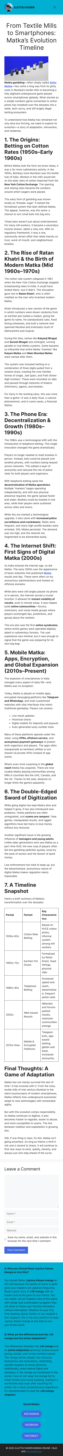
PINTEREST (31, 1435)
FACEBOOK (31, 1424)
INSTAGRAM (31, 1413)
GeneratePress (34, 1451)
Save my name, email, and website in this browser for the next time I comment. (32, 1239)
